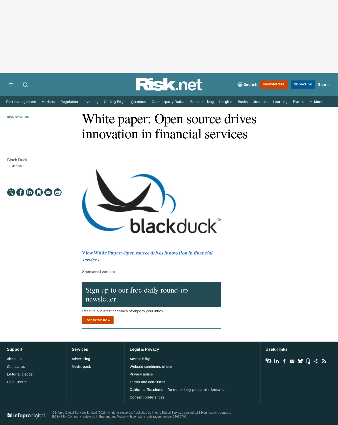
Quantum (138, 102)
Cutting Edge (114, 102)
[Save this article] (39, 192)
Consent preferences (147, 397)
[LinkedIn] (30, 192)
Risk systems (18, 117)
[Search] (26, 85)
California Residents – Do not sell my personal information (178, 389)
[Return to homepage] (169, 89)
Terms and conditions (147, 382)
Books (243, 102)
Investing (91, 102)
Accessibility (140, 359)
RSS (324, 361)
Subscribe (303, 84)
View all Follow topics (268, 361)
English (251, 84)
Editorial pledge (20, 374)
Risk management (21, 102)
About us (14, 359)
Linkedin (276, 361)
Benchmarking (202, 102)
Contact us (16, 366)
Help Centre (17, 382)
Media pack (81, 366)
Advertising (81, 359)
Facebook (284, 361)
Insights (225, 102)
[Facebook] (20, 192)
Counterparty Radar (168, 102)
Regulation (69, 102)
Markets (48, 102)
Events (298, 102)
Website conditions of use (151, 366)
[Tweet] (11, 192)
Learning (280, 102)
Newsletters (274, 84)
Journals (260, 102)
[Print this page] (58, 192)
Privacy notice (141, 374)
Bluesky (300, 361)
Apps (308, 361)
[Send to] (48, 192)
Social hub (316, 361)
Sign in (324, 84)
